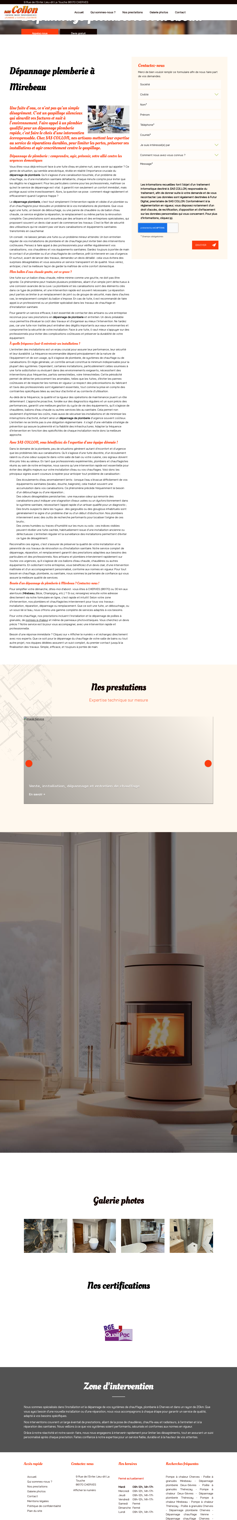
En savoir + (37, 794)
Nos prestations (132, 12)
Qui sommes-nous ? (103, 12)
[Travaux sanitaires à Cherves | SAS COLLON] (191, 1236)
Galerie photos (159, 12)
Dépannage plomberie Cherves (189, 1510)
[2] (142, 1236)
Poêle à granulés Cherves (197, 1506)
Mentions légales (38, 1501)
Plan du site (34, 1511)
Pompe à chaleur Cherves (183, 1476)
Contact (180, 12)
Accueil (79, 12)
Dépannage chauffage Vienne (187, 1514)
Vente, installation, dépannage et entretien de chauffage (84, 786)
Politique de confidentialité (44, 1506)
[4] (45, 1236)
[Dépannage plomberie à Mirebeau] (108, 119)
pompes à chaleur (37, 620)
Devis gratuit (78, 33)
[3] (94, 1236)
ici (171, 218)
